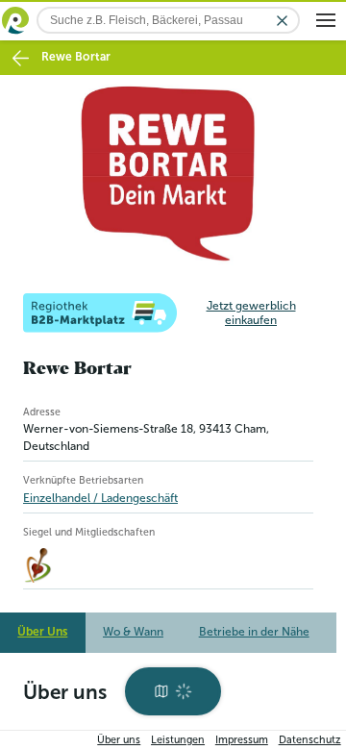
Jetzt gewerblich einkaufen (251, 307)
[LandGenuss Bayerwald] (40, 560)
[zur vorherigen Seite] (21, 58)
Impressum (241, 740)
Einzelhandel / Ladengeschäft (100, 492)
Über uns (118, 740)
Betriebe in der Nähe (254, 627)
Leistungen (178, 740)
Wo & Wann (133, 627)
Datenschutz (310, 740)
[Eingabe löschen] (282, 21)
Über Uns (42, 627)
